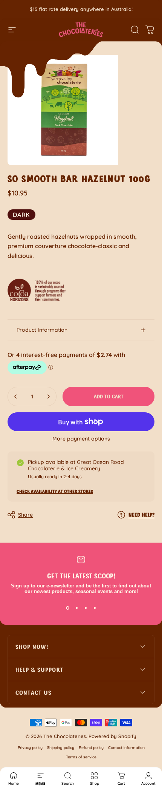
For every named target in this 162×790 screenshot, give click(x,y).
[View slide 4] (94, 607)
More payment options (81, 439)
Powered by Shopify (112, 736)
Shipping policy (60, 747)
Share (25, 514)
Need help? (141, 514)
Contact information (126, 747)
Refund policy (91, 747)
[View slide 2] (76, 607)
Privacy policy (30, 747)
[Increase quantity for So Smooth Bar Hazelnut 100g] (48, 396)
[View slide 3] (85, 607)
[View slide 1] (67, 607)
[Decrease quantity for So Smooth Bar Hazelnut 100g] (16, 396)
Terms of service (81, 757)
